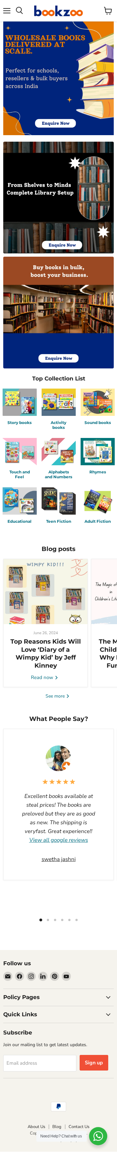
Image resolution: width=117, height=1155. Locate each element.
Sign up (94, 1062)
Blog (56, 1127)
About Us (36, 1127)
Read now (43, 677)
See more (56, 696)
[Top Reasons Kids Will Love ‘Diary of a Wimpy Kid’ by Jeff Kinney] (45, 591)
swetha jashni (59, 859)
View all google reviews (58, 840)
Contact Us (79, 1127)
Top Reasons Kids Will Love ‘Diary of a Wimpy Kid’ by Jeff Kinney (45, 653)
